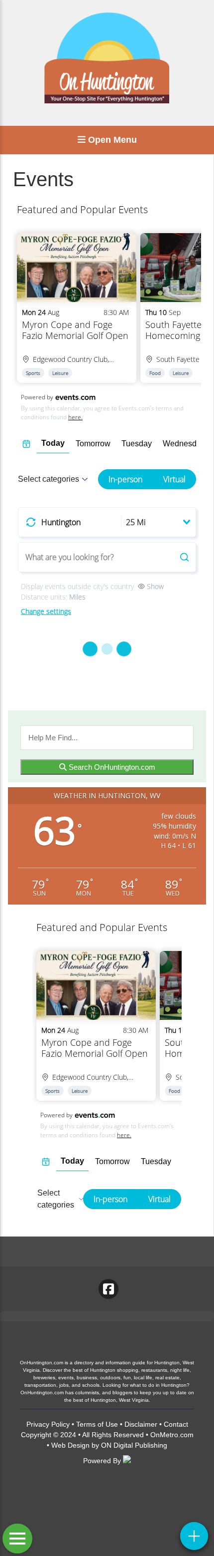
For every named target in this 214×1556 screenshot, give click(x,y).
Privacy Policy (48, 1424)
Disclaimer (140, 1424)
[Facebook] (108, 1289)
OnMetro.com (172, 1435)
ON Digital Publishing (134, 1445)
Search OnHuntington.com (111, 767)
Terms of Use (97, 1424)
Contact (176, 1424)
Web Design (70, 1445)
